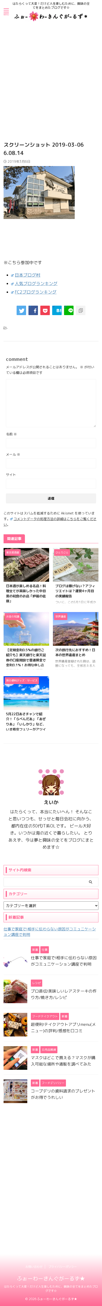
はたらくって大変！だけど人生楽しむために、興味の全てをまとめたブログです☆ (51, 1289)
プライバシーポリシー (62, 1267)
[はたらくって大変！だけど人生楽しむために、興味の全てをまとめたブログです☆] (51, 18)
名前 (11, 434)
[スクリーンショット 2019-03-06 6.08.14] (57, 310)
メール (13, 454)
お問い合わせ (33, 1267)
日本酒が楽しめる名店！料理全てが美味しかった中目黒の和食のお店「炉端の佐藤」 (26, 594)
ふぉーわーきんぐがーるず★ (51, 1278)
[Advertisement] (51, 77)
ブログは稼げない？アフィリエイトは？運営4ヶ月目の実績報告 (75, 591)
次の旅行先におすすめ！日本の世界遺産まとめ (75, 653)
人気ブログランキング (36, 284)
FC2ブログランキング (35, 292)
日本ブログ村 (27, 275)
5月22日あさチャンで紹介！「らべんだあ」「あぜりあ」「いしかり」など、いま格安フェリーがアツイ (26, 722)
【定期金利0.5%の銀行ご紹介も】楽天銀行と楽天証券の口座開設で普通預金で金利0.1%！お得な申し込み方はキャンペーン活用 (26, 660)
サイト (11, 474)
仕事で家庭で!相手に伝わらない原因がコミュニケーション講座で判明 (50, 931)
